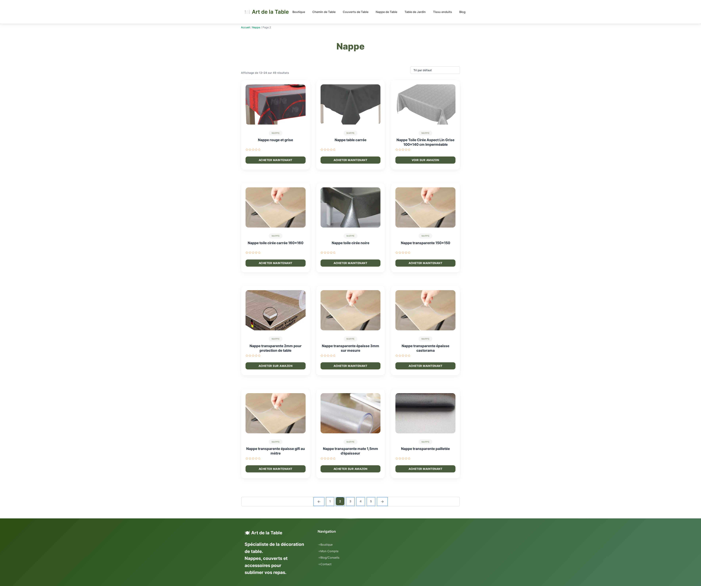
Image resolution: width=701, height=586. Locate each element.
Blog (462, 12)
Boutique (298, 12)
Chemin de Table (324, 12)
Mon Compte (329, 551)
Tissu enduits (442, 12)
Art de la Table (270, 12)
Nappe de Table (386, 12)
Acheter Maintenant (275, 160)
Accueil (245, 27)
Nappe (256, 27)
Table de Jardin (415, 12)
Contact (326, 564)
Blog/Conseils (329, 557)
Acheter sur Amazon (275, 366)
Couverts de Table (355, 12)
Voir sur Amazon (425, 160)
